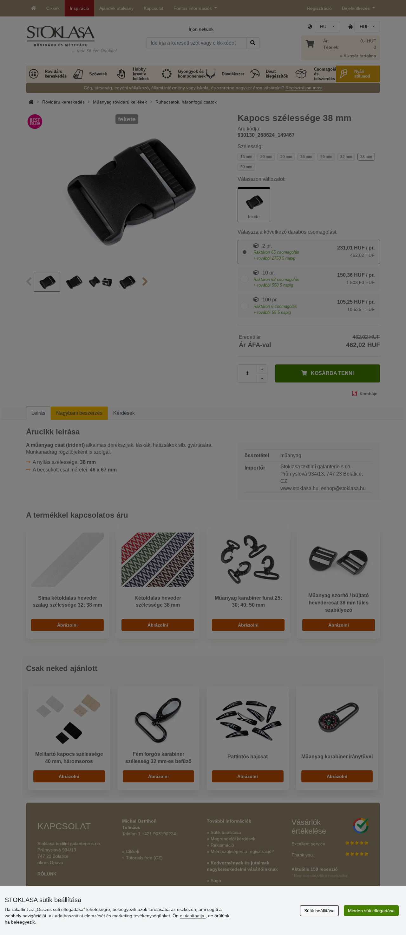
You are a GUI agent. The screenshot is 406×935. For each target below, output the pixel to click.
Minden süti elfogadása (371, 910)
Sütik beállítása (319, 910)
